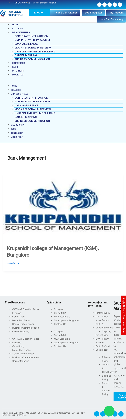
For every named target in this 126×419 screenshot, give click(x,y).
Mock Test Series (21, 320)
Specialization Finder (23, 324)
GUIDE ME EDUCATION (15, 13)
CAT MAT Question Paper (25, 309)
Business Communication (32, 59)
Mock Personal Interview (32, 47)
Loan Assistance (26, 43)
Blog (15, 67)
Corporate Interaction (31, 36)
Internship (18, 71)
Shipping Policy (106, 333)
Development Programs (66, 320)
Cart (97, 324)
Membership (18, 63)
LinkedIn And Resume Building (34, 51)
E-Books (16, 313)
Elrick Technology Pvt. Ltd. (14, 415)
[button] (63, 82)
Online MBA (60, 313)
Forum (98, 312)
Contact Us (60, 324)
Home (15, 24)
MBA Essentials (21, 32)
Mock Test (18, 74)
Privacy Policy (106, 314)
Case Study (18, 316)
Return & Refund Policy (106, 344)
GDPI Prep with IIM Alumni (32, 39)
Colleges (17, 28)
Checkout (100, 327)
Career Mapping (25, 55)
